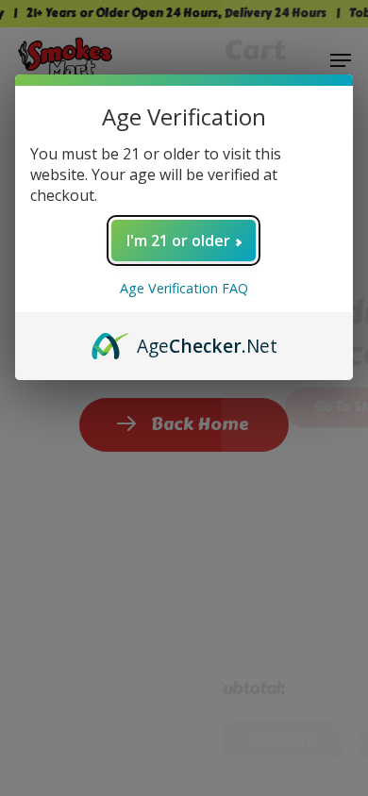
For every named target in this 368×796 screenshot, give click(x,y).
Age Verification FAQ (184, 288)
